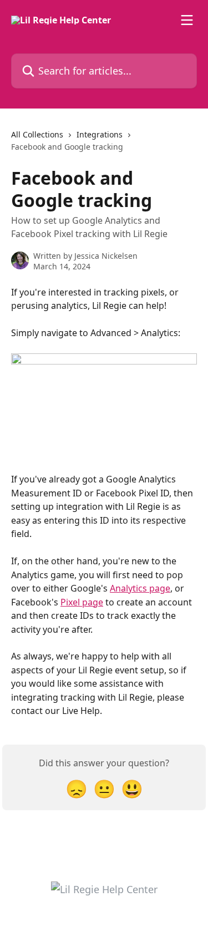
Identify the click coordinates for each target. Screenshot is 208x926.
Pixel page (81, 602)
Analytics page (140, 588)
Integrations (100, 134)
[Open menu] (187, 20)
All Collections (37, 134)
